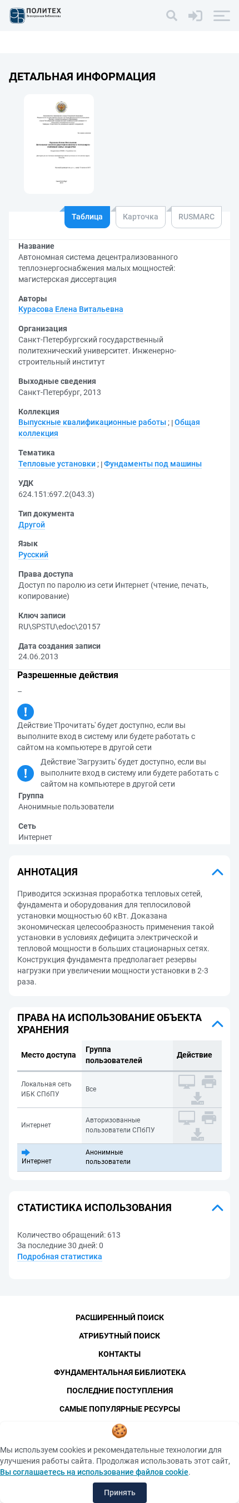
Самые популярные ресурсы (119, 1408)
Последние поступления (120, 1390)
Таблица (87, 216)
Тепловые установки (57, 463)
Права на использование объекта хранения (109, 1023)
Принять (120, 1492)
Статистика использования (94, 1207)
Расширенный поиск (120, 1317)
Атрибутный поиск (119, 1335)
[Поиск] (171, 15)
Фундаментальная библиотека (120, 1372)
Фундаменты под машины (153, 463)
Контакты (119, 1354)
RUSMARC (196, 216)
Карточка (140, 216)
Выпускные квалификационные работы (92, 422)
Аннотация (47, 872)
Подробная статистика (59, 1256)
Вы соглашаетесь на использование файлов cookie (94, 1472)
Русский (33, 554)
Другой (31, 524)
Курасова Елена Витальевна (70, 309)
